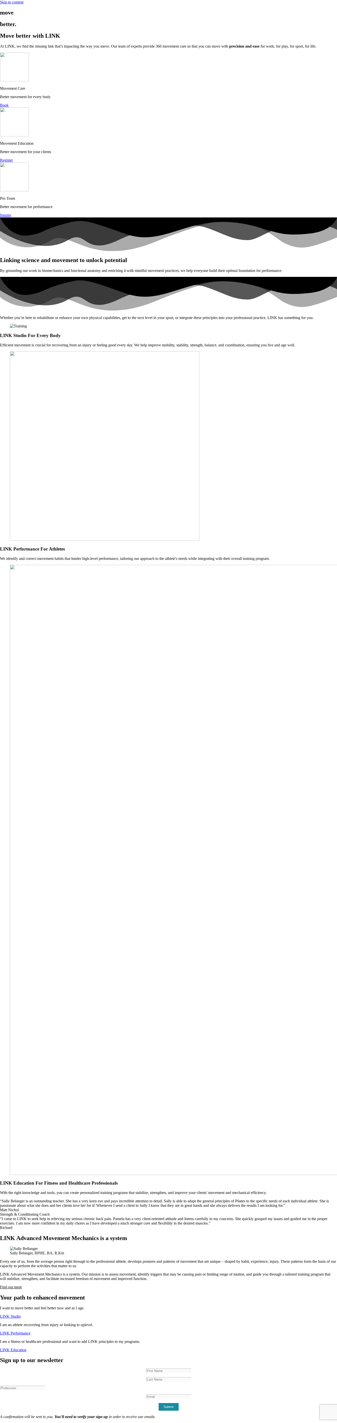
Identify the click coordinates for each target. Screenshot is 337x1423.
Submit (169, 1407)
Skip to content (11, 2)
